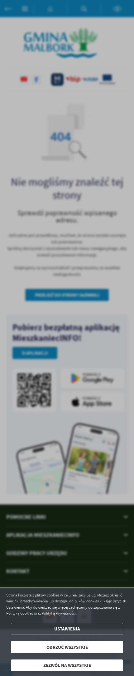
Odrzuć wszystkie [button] (67, 647)
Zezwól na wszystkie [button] (67, 665)
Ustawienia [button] (67, 628)
